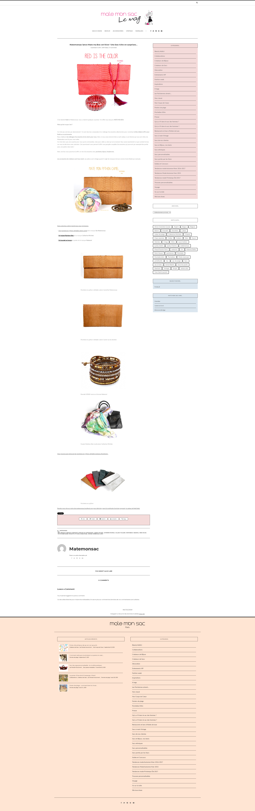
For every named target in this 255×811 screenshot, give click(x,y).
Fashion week (159, 79)
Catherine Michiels (109, 532)
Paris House (142, 532)
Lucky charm (158, 246)
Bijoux (107, 31)
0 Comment (113, 47)
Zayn (101, 533)
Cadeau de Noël (98, 532)
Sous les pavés (183, 264)
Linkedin (114, 519)
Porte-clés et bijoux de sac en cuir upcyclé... (84, 645)
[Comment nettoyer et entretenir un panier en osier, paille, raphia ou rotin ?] (63, 657)
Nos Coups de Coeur (162, 103)
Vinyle (175, 268)
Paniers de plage (160, 107)
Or (182, 249)
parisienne (170, 253)
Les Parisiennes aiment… (163, 93)
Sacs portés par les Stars (163, 159)
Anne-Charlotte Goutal (162, 227)
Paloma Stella (191, 249)
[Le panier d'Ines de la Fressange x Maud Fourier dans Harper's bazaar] (63, 678)
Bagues (192, 227)
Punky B (157, 287)
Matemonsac (63, 530)
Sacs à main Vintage (161, 136)
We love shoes (160, 196)
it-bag (166, 242)
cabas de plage (159, 234)
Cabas (184, 230)
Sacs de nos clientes (162, 140)
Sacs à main (97, 31)
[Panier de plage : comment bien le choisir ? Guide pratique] (63, 688)
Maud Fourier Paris (161, 249)
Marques (139, 31)
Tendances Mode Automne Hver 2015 (168, 173)
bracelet (63, 532)
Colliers (178, 238)
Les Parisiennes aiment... (85, 647)
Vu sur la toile (159, 192)
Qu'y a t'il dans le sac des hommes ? (167, 126)
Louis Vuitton (182, 242)
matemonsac (184, 246)
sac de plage (176, 261)
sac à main (158, 264)
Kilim (173, 242)
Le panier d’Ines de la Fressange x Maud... (83, 675)
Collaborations (160, 56)
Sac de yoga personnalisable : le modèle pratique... (86, 665)
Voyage (157, 187)
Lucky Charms (172, 246)
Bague (184, 227)
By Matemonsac (88, 532)
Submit (103, 519)
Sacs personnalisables (162, 154)
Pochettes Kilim (160, 112)
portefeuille (158, 261)
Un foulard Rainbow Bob (66, 235)
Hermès (157, 242)
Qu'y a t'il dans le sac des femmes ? (167, 121)
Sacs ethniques (160, 150)
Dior (186, 238)
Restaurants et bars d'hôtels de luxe (167, 131)
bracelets (175, 230)
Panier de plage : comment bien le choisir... (83, 685)
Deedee (157, 301)
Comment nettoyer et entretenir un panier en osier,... (87, 655)
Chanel (187, 234)
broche (81, 532)
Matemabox (129, 532)
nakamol (136, 532)
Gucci (194, 238)
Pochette (71, 533)
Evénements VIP (160, 75)
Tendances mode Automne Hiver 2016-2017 (170, 168)
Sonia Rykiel (83, 533)
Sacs (186, 261)
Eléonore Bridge (160, 310)
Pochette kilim (159, 257)
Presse (157, 117)
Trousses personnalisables (164, 182)
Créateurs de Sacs (161, 65)
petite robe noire (63, 533)
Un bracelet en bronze (65, 240)
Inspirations (159, 84)
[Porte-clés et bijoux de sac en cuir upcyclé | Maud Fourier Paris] (63, 647)
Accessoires (118, 31)
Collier (117, 532)
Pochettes (171, 257)
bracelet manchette (72, 532)
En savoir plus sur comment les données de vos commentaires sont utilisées (114, 599)
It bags (157, 89)
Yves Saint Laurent (160, 272)
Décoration (158, 70)
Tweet (93, 519)
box (59, 532)
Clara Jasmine (159, 238)
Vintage (129, 31)
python (77, 533)
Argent (176, 227)
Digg (124, 519)
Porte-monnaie (184, 257)
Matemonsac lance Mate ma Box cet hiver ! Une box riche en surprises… (104, 45)
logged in (69, 595)
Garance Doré (159, 305)
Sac (167, 261)
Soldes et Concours (161, 164)
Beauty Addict (159, 51)
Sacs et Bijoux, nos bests (163, 145)
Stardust (157, 268)
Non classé (158, 98)
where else (96, 533)
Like (83, 519)
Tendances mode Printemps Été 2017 (167, 178)
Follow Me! (142, 614)
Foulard (122, 532)
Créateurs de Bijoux (161, 61)
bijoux (156, 230)
